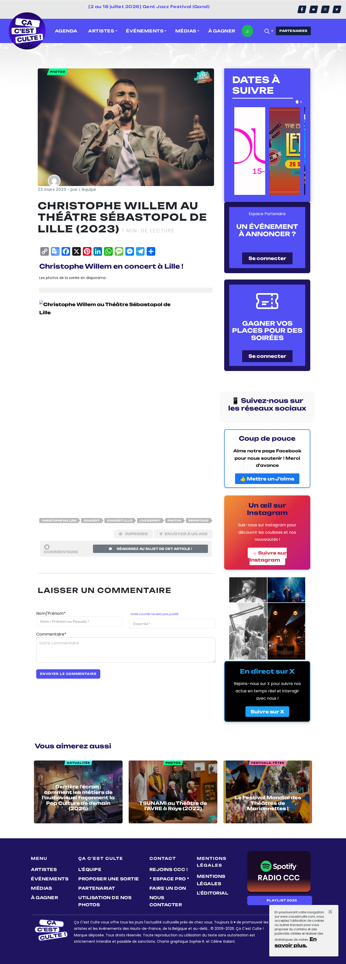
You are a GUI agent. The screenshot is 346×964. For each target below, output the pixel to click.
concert (92, 520)
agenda (66, 30)
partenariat (96, 888)
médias (41, 888)
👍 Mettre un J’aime (267, 478)
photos (174, 520)
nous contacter (165, 901)
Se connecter (267, 258)
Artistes (44, 869)
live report (150, 520)
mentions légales (211, 880)
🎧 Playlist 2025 (279, 900)
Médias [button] (185, 30)
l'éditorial (212, 893)
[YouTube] (313, 9)
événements (49, 878)
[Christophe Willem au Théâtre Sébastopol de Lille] (107, 401)
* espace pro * (169, 878)
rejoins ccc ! (168, 869)
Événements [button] (144, 30)
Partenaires (293, 31)
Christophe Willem (59, 520)
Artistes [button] (101, 30)
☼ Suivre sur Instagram (268, 556)
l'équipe (89, 869)
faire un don (167, 888)
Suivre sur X (267, 711)
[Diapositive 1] (297, 102)
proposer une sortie (108, 878)
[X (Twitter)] (336, 9)
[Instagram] (325, 9)
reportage (198, 520)
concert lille (119, 520)
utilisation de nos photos (104, 901)
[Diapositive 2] (301, 102)
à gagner (221, 30)
